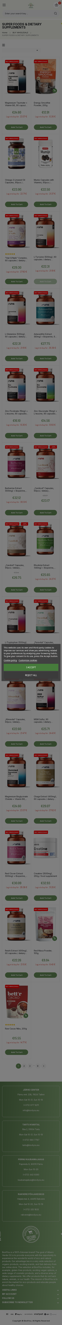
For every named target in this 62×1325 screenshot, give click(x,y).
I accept (31, 667)
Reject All (31, 675)
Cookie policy (10, 660)
